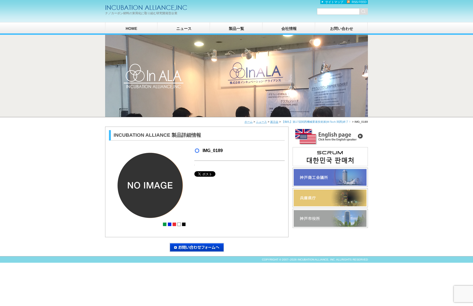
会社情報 (289, 28)
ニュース (184, 28)
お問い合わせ (341, 28)
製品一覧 (236, 28)
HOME (131, 28)
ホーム (248, 121)
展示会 (274, 121)
